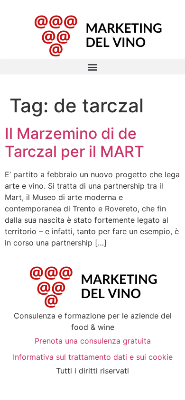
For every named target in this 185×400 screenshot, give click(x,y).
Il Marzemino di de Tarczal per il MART (74, 142)
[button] (92, 66)
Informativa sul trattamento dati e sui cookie (93, 357)
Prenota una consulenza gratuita (93, 340)
